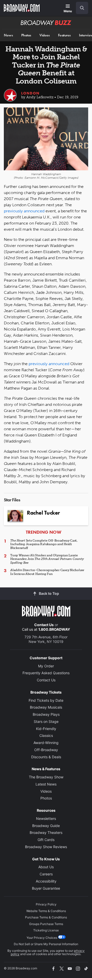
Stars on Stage (46, 721)
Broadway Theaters (46, 832)
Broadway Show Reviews (46, 847)
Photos (26, 35)
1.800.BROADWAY (54, 629)
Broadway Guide (46, 825)
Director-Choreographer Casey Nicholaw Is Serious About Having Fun (47, 571)
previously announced (24, 211)
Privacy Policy (46, 904)
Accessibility (46, 881)
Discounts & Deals (46, 757)
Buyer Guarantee (46, 888)
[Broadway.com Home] (22, 8)
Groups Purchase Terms (46, 924)
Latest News (46, 784)
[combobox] (80, 8)
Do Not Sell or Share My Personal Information (46, 944)
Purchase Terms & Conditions (46, 917)
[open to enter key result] (82, 8)
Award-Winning (46, 742)
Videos (44, 35)
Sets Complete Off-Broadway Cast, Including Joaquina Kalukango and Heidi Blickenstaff (43, 544)
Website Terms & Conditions (46, 911)
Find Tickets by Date (46, 700)
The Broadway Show (46, 777)
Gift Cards (46, 839)
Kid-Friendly (46, 728)
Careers (46, 874)
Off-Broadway (46, 750)
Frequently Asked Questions (46, 673)
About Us (46, 867)
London (30, 93)
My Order (46, 666)
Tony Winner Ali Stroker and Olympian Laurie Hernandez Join (47, 559)
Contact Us (44, 625)
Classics (46, 735)
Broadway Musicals (46, 707)
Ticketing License (46, 930)
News (8, 35)
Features (64, 35)
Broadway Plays (46, 714)
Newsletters (46, 818)
